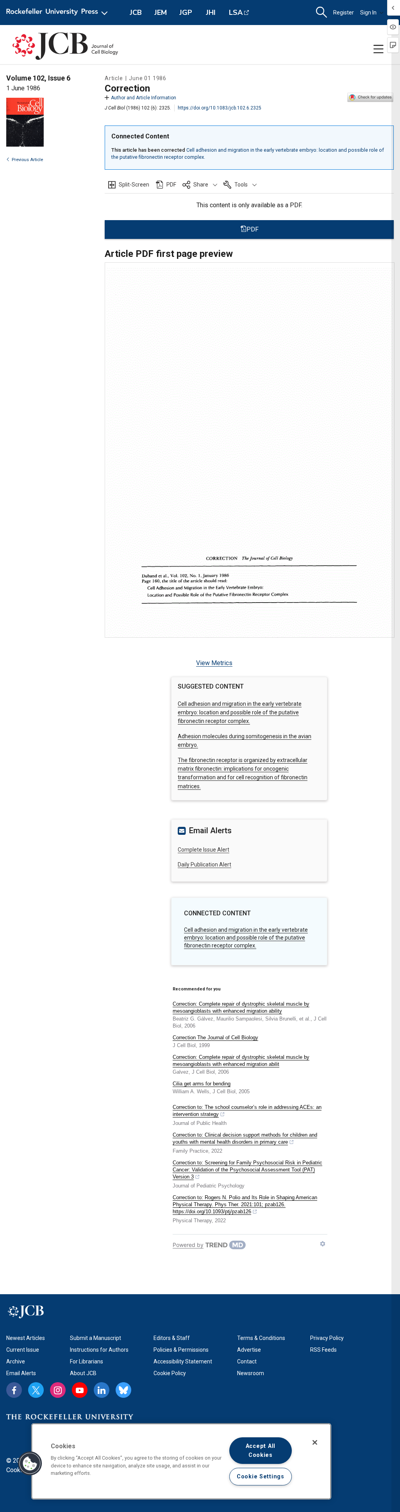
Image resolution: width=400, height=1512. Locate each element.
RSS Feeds (323, 1350)
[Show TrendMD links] (323, 1244)
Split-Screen (134, 184)
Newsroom (250, 1373)
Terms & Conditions (261, 1338)
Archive (15, 1361)
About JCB (83, 1373)
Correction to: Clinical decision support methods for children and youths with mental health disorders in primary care (245, 1138)
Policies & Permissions (181, 1350)
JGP (185, 12)
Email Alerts (21, 1373)
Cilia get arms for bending (201, 1084)
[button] (199, 184)
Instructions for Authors (99, 1350)
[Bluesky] (123, 1390)
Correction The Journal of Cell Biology (215, 1037)
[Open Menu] (58, 12)
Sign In (368, 12)
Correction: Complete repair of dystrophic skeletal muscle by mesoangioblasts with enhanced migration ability (241, 1007)
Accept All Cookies (260, 1450)
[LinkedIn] (101, 1390)
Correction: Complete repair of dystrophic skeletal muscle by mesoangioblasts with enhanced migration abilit (241, 1060)
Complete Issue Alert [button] (203, 850)
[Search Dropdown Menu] (321, 12)
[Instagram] (58, 1390)
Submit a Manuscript (95, 1338)
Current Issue (22, 1350)
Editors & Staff (172, 1338)
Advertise (249, 1350)
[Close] (314, 1442)
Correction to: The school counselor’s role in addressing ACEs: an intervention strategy (247, 1110)
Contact (247, 1361)
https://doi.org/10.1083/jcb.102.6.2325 (219, 108)
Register (343, 12)
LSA (236, 12)
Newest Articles (25, 1338)
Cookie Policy (170, 1373)
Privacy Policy (327, 1338)
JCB (136, 12)
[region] (181, 1461)
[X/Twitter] (36, 1390)
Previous (27, 159)
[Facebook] (14, 1390)
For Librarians (86, 1361)
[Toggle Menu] (379, 49)
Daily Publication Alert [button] (204, 864)
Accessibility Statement (183, 1361)
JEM (160, 12)
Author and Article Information (143, 97)
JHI (211, 12)
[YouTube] (80, 1390)
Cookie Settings (260, 1476)
